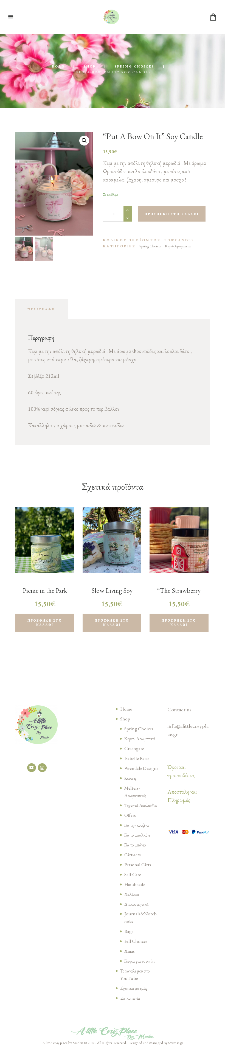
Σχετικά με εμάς (133, 988)
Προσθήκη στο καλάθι (172, 214)
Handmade (134, 884)
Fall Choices (135, 941)
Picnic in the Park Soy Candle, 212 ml (44, 594)
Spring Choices (134, 66)
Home (58, 66)
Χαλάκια (131, 894)
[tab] (41, 309)
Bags (128, 931)
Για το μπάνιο (135, 845)
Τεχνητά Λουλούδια (140, 805)
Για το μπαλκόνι (137, 835)
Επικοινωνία (130, 998)
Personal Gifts (137, 865)
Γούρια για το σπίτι (139, 961)
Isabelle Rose (136, 758)
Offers (130, 815)
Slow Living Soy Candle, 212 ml (112, 594)
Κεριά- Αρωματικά (139, 739)
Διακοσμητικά (136, 904)
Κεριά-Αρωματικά (178, 246)
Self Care (132, 874)
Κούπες (130, 778)
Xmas (129, 951)
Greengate (134, 748)
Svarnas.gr (175, 1042)
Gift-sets (132, 855)
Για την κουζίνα (136, 825)
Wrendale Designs (141, 768)
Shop (90, 66)
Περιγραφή (41, 309)
